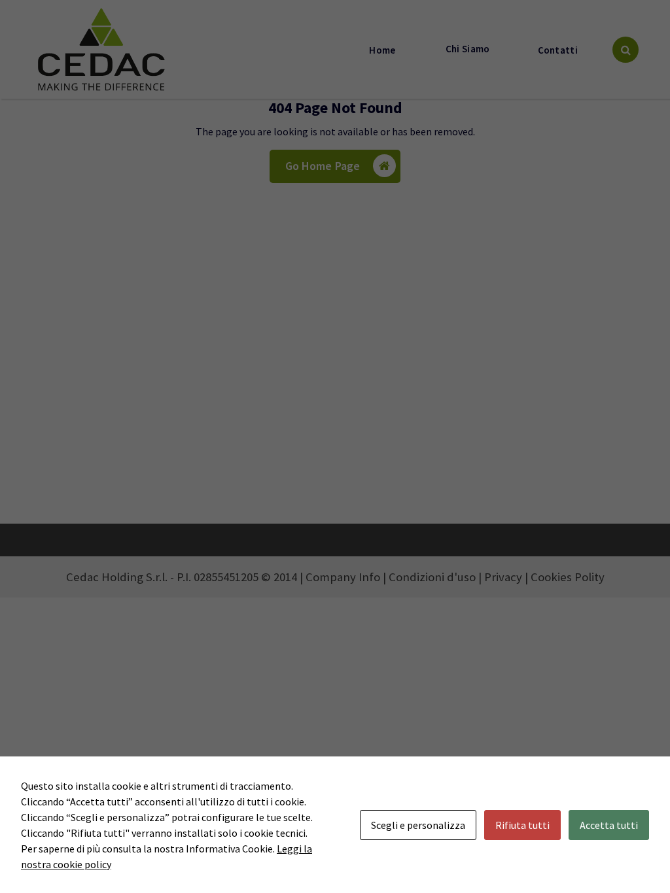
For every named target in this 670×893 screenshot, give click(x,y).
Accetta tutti (609, 825)
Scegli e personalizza (418, 825)
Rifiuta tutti (522, 825)
